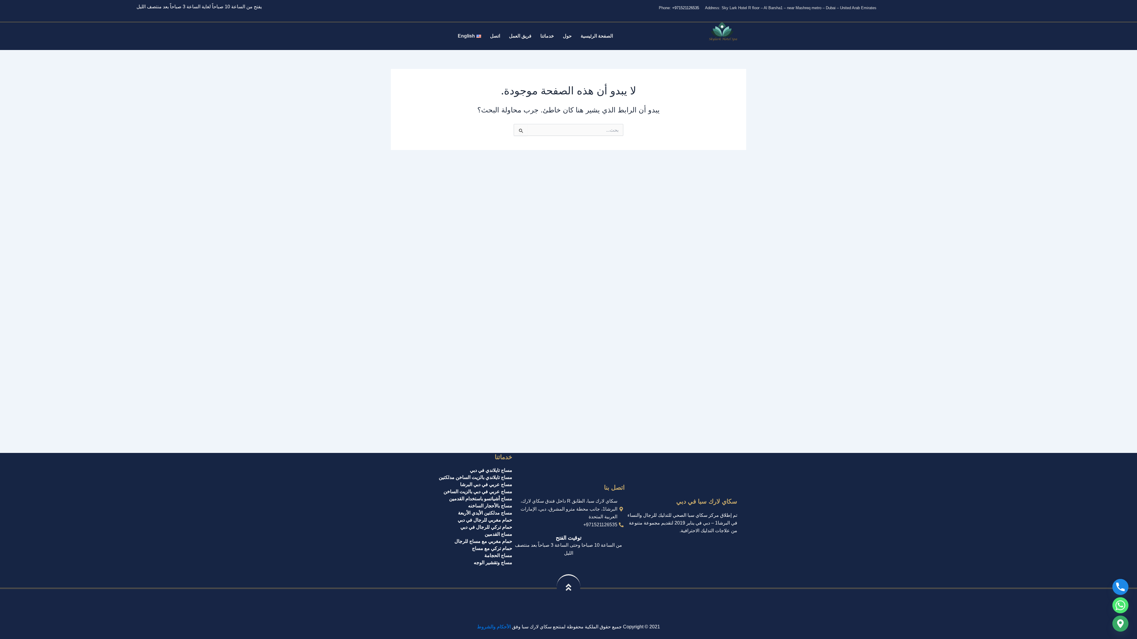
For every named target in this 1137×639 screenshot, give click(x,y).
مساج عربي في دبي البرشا (486, 484)
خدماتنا (547, 35)
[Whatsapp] (1120, 605)
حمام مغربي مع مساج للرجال (483, 541)
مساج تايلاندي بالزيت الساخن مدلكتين (475, 477)
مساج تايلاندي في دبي (491, 470)
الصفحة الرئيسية (597, 35)
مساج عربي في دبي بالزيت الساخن (478, 491)
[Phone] (1120, 587)
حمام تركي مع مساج (492, 548)
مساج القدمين (498, 534)
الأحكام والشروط (494, 626)
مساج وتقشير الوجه (493, 562)
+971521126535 (685, 8)
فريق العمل (520, 35)
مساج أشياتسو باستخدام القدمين (480, 498)
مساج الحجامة (498, 555)
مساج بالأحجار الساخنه (490, 505)
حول (567, 35)
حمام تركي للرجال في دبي (486, 527)
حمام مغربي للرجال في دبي (485, 519)
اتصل (495, 35)
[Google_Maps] (1120, 624)
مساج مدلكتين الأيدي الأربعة (485, 512)
